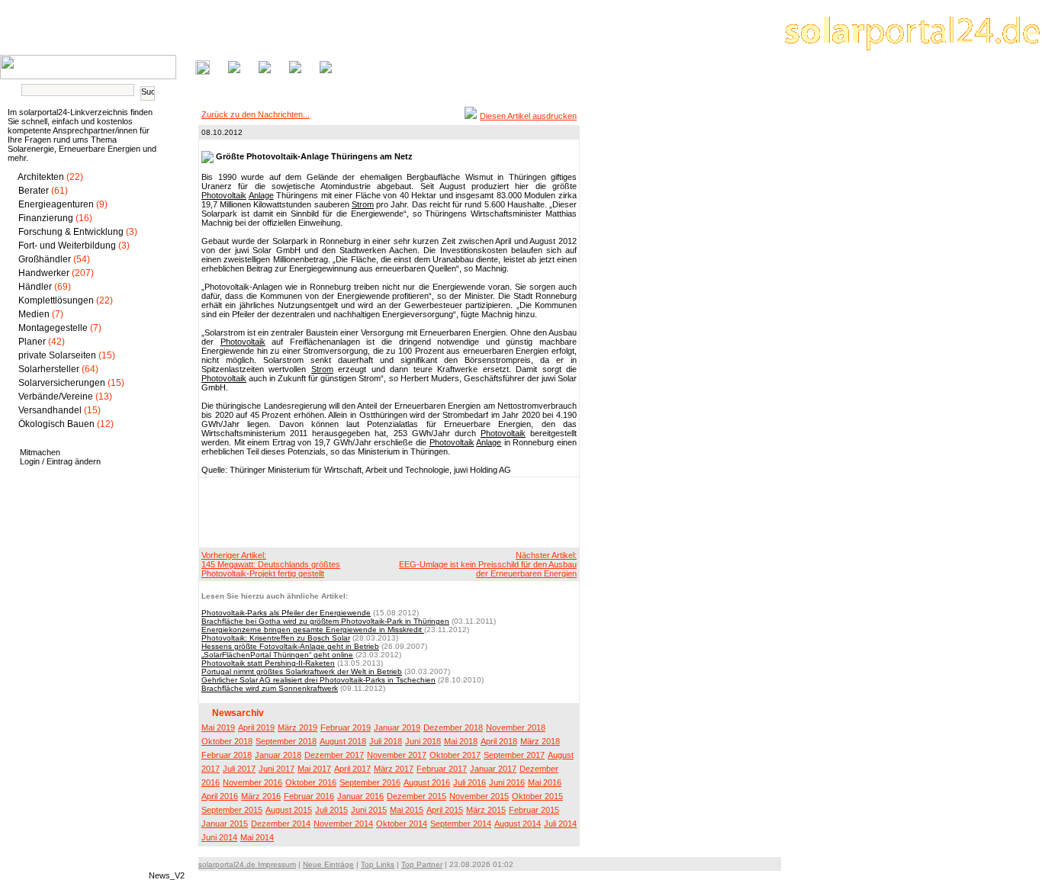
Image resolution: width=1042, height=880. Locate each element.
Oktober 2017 (455, 755)
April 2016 (219, 796)
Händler (35, 286)
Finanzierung (45, 218)
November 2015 (479, 796)
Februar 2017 (441, 768)
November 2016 (252, 782)
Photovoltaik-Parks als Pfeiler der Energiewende (286, 613)
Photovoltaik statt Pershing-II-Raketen (268, 663)
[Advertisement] (386, 512)
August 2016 (427, 782)
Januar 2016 (360, 796)
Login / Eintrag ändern (60, 461)
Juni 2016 (507, 782)
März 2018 (540, 741)
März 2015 (486, 809)
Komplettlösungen (56, 300)
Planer (32, 341)
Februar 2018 (226, 755)
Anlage (261, 195)
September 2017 (514, 755)
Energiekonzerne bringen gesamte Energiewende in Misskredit (312, 629)
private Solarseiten (57, 355)
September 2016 (369, 782)
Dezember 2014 (280, 823)
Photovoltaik (223, 195)
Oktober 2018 (226, 741)
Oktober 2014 (401, 823)
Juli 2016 (469, 782)
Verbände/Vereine (55, 396)
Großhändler (44, 259)
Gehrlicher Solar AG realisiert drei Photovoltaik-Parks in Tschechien (318, 680)
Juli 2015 (331, 809)
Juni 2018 (423, 741)
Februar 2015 (534, 809)
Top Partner (421, 864)
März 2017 (393, 768)
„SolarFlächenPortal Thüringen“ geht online (277, 654)
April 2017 (352, 768)
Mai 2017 (314, 768)
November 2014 (343, 823)
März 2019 (297, 727)
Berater (33, 190)
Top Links (377, 864)
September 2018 (286, 741)
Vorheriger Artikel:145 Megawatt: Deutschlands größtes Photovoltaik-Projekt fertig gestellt (270, 564)
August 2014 (517, 823)
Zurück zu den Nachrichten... (255, 114)
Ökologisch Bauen (56, 424)
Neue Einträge (328, 864)
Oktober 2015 (537, 796)
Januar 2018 (278, 755)
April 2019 (256, 727)
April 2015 (444, 809)
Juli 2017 (239, 768)
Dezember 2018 (453, 727)
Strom (363, 204)
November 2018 (515, 727)
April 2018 (499, 741)
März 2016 (261, 796)
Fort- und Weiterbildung (67, 245)
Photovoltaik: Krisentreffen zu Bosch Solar (275, 638)
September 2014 (460, 823)
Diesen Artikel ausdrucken (528, 115)
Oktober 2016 (310, 782)
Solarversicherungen (61, 382)
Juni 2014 (219, 837)
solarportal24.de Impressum (247, 864)
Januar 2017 (493, 768)
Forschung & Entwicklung (71, 231)
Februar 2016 (309, 796)
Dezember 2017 (334, 755)
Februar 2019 (345, 727)
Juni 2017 (276, 768)
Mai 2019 (218, 727)
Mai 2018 (461, 741)
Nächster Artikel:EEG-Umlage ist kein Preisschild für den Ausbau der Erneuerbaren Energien (488, 564)
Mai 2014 (257, 837)
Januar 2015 (224, 823)
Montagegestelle (53, 328)
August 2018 (343, 741)
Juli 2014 (560, 823)
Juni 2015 (369, 809)
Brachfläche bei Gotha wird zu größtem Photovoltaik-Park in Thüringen (325, 621)
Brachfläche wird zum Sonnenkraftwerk (269, 688)
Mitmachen (40, 452)
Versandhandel (50, 410)
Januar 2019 (397, 727)
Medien (34, 314)
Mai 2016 (544, 782)
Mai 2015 (406, 809)
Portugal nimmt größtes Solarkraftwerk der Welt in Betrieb (301, 671)
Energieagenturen (56, 204)
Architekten (41, 177)
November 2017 (396, 755)
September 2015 (231, 809)
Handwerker (43, 273)
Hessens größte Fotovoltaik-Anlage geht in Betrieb (290, 646)
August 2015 (288, 809)
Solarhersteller (48, 369)
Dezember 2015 (416, 796)
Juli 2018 (385, 741)
